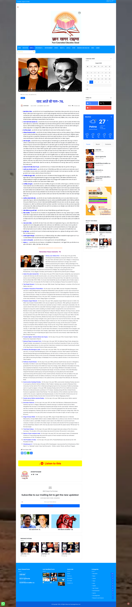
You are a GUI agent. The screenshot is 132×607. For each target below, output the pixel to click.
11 (91, 75)
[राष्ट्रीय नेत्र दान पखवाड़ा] (92, 242)
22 (105, 79)
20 (98, 79)
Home (19, 47)
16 (109, 75)
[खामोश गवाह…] (61, 584)
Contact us (70, 583)
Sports (56, 47)
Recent (98, 144)
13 (98, 75)
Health (62, 47)
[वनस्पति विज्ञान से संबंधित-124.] (90, 165)
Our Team (69, 580)
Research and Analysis (83, 47)
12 (94, 75)
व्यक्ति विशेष (98, 150)
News (31, 47)
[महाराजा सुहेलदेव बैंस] (90, 159)
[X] (35, 474)
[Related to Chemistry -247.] (105, 227)
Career (98, 47)
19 (94, 79)
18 (91, 79)
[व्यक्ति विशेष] (90, 152)
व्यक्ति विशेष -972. (25, 554)
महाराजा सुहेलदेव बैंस (100, 156)
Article (68, 47)
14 (102, 75)
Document (69, 578)
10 (87, 75)
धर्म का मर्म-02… (99, 170)
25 (91, 82)
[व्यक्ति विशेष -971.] (50, 547)
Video (92, 47)
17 (87, 79)
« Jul (87, 89)
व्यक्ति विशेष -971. (45, 554)
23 (109, 79)
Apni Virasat (38, 47)
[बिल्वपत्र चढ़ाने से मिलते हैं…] (53, 584)
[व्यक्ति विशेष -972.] (30, 547)
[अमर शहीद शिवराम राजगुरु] (46, 584)
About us (69, 576)
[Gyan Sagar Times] (18, 7)
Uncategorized (96, 595)
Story (73, 47)
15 (105, 75)
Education (25, 47)
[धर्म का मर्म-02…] (90, 172)
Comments (108, 144)
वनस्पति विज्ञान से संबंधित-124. (103, 163)
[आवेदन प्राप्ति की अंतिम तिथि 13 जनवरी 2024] (90, 179)
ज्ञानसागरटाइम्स (25, 105)
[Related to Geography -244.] (61, 579)
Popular (88, 144)
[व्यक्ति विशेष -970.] (71, 547)
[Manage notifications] (128, 603)
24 (87, 82)
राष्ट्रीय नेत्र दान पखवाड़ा (92, 247)
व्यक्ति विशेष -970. (66, 554)
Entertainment (49, 47)
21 (102, 79)
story (94, 583)
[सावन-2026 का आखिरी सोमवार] (46, 575)
